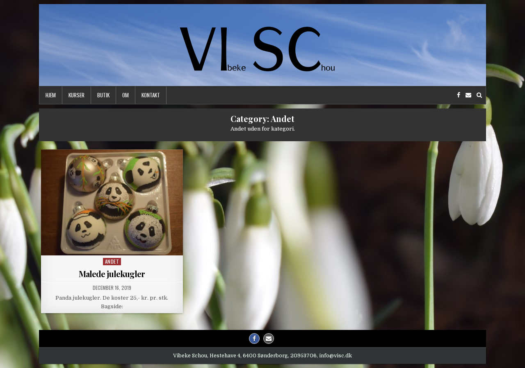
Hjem (51, 95)
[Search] (479, 95)
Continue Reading (113, 246)
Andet (112, 261)
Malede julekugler (112, 273)
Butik (103, 95)
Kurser (76, 95)
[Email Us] (468, 95)
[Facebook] (458, 95)
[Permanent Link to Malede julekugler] (112, 202)
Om (125, 95)
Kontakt (151, 95)
